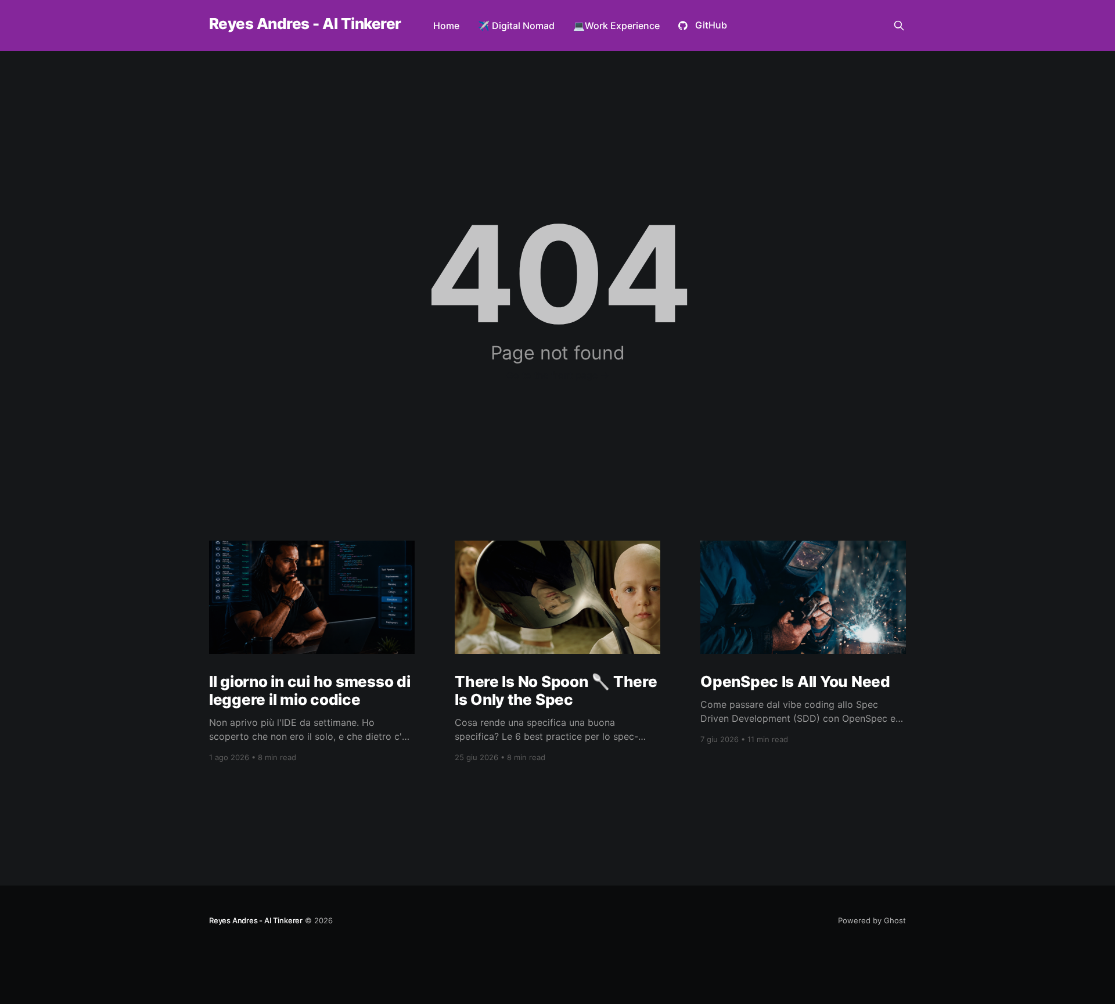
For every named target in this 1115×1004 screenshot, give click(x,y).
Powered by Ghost (872, 920)
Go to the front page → (557, 375)
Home (446, 25)
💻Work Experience (616, 25)
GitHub (711, 25)
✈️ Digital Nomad (516, 25)
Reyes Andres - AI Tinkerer (305, 24)
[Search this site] (899, 25)
